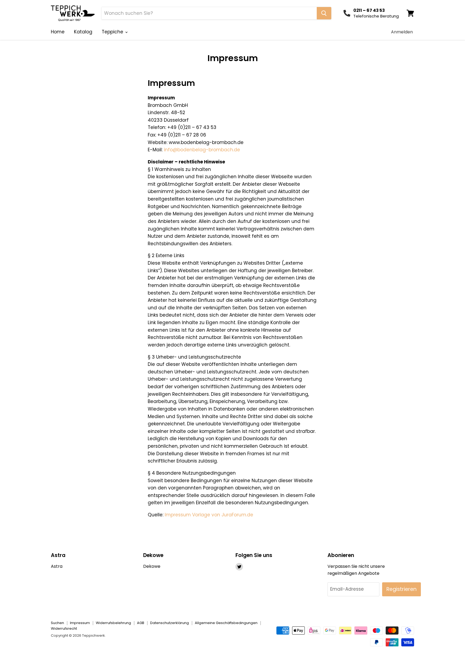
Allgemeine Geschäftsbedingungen (226, 622)
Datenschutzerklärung (169, 622)
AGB (140, 622)
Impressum (80, 622)
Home (58, 32)
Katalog (83, 32)
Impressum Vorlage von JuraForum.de (209, 515)
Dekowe (151, 566)
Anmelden (402, 32)
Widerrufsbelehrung (113, 622)
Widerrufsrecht (64, 628)
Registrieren (401, 589)
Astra (56, 566)
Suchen (57, 622)
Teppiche (113, 32)
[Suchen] (324, 13)
